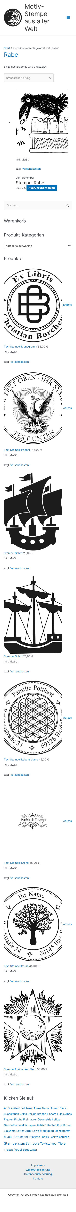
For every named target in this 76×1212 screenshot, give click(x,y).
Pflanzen (34, 1136)
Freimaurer (30, 1119)
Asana (37, 1108)
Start (7, 48)
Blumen (54, 1108)
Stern (21, 1143)
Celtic (23, 1113)
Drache (41, 1113)
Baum (45, 1108)
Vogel (18, 1149)
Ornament (21, 1137)
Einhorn (51, 1113)
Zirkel (33, 1149)
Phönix (45, 1136)
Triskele (8, 1149)
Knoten (51, 1125)
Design (32, 1113)
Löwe (35, 1130)
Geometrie (44, 1119)
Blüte (63, 1108)
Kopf (60, 1125)
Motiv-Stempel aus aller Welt (37, 18)
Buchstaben (11, 1113)
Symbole (32, 1143)
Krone (67, 1125)
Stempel (10, 1143)
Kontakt (38, 1178)
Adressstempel (14, 1108)
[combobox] (38, 245)
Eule (59, 1113)
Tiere (61, 1143)
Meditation (47, 1130)
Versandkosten (31, 168)
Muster (9, 1137)
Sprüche (64, 1136)
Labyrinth (10, 1130)
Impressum (38, 1165)
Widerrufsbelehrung (38, 1169)
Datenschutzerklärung (38, 1174)
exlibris (67, 1113)
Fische (18, 1119)
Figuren (8, 1119)
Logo (28, 1131)
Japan (32, 1125)
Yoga (26, 1149)
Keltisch (41, 1125)
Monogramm (62, 1130)
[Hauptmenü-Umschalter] (68, 18)
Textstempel (48, 1143)
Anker (29, 1108)
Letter (20, 1130)
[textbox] (35, 246)
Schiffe (54, 1136)
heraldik (22, 1125)
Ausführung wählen (41, 187)
